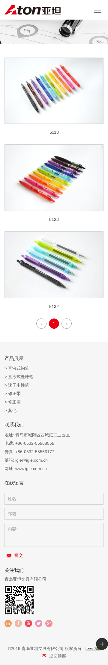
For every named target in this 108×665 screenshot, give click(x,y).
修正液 (14, 402)
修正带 (14, 393)
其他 (12, 410)
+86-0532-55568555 (34, 443)
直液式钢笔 (18, 368)
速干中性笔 (18, 385)
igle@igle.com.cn (31, 460)
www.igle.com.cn (31, 468)
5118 (54, 132)
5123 (54, 219)
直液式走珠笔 (20, 376)
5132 (54, 306)
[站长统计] (93, 648)
